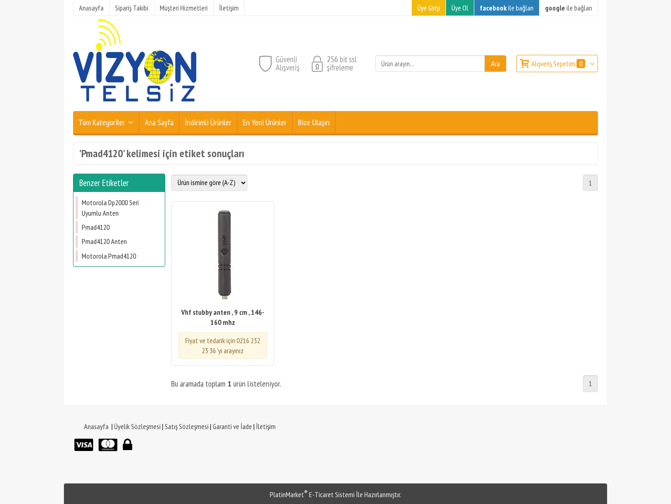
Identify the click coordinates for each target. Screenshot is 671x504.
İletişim (266, 426)
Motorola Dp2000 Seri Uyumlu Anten (110, 207)
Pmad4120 (96, 227)
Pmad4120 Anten (104, 241)
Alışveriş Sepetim (556, 63)
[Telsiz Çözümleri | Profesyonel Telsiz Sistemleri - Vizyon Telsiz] (134, 105)
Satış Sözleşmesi (187, 426)
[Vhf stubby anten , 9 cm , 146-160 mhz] (222, 255)
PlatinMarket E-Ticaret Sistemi (312, 494)
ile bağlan (507, 7)
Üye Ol (459, 7)
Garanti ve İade (232, 426)
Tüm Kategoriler (102, 122)
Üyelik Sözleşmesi (137, 426)
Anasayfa (96, 426)
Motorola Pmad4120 (109, 255)
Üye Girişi (428, 7)
